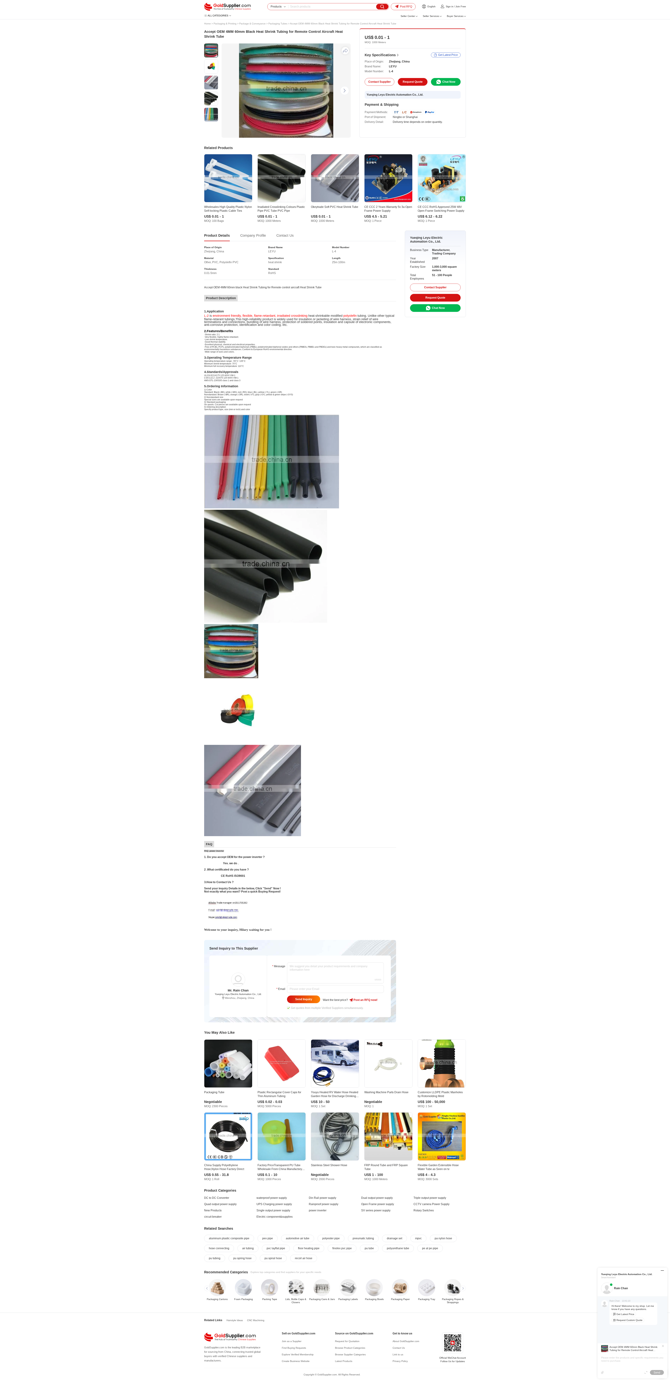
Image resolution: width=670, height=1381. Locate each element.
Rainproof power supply (323, 1204)
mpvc (418, 1238)
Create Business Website (296, 1361)
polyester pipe (331, 1238)
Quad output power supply (220, 1204)
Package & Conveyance (252, 23)
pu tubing (214, 1258)
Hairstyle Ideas (234, 1320)
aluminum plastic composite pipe (229, 1238)
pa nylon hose (443, 1238)
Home (207, 23)
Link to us (398, 1354)
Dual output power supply (377, 1197)
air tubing (248, 1248)
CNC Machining (255, 1320)
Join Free (460, 6)
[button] (344, 90)
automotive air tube (297, 1238)
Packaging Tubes (277, 23)
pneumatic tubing (363, 1238)
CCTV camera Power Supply (431, 1204)
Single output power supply (273, 1210)
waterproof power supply (271, 1197)
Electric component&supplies (274, 1216)
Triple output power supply (430, 1197)
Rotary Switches (424, 1210)
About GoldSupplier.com (406, 1341)
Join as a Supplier (292, 1341)
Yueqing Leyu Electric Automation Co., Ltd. (395, 94)
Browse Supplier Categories (350, 1354)
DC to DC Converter (216, 1197)
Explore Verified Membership (298, 1354)
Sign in (449, 6)
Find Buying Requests (294, 1347)
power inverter (317, 1210)
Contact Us (399, 1347)
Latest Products (343, 1361)
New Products (213, 1210)
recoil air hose (303, 1258)
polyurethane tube (398, 1248)
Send (657, 1372)
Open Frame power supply (377, 1204)
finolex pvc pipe (342, 1248)
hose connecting (219, 1248)
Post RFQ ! (365, 999)
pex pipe (267, 1238)
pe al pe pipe (430, 1248)
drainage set (394, 1238)
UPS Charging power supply (274, 1204)
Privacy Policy (400, 1361)
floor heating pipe (308, 1248)
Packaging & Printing (225, 23)
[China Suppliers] (227, 6)
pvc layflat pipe (276, 1248)
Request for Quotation (347, 1341)
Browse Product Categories (350, 1347)
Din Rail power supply (322, 1197)
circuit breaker (213, 1216)
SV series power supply (375, 1210)
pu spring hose (242, 1258)
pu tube (369, 1248)
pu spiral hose (273, 1258)
